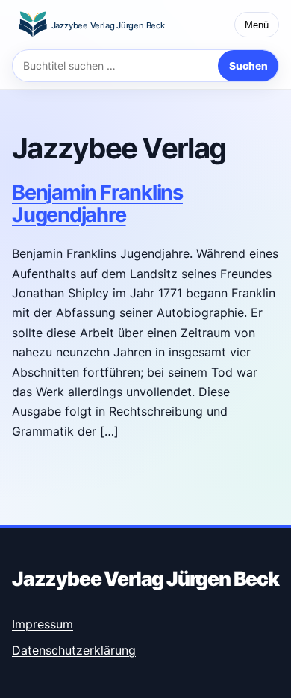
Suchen (248, 66)
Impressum (42, 624)
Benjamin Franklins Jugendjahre (97, 203)
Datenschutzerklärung (74, 650)
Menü (257, 25)
